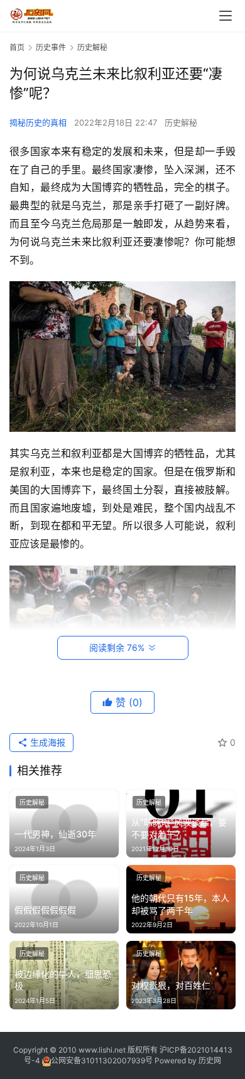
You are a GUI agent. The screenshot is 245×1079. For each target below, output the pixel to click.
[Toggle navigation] (225, 15)
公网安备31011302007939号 (102, 1060)
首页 (16, 47)
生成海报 (46, 742)
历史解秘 (181, 122)
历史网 (210, 1060)
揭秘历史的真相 (38, 122)
